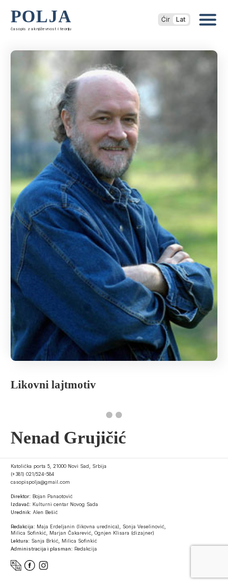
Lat (181, 19)
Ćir (165, 19)
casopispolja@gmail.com (40, 482)
